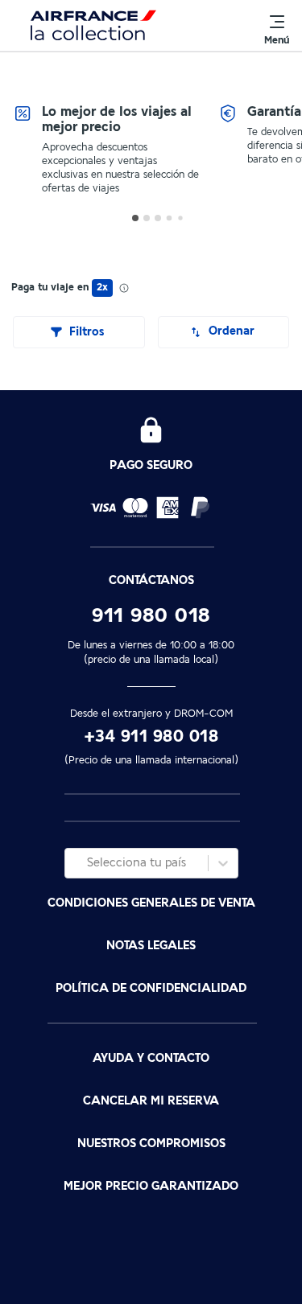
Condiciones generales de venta (151, 903)
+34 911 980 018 (151, 736)
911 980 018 (151, 615)
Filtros (86, 332)
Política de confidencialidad (151, 988)
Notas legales (151, 945)
